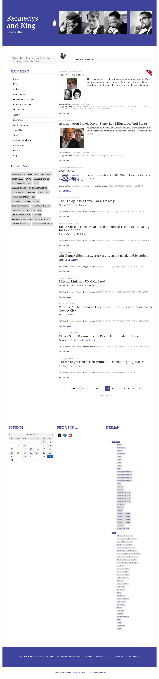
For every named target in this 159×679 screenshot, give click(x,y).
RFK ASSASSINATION (21, 215)
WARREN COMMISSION (22, 219)
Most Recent (19, 110)
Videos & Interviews (22, 104)
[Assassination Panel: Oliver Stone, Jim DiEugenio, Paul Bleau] (72, 137)
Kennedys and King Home (38, 58)
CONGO (145, 292)
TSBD (62, 109)
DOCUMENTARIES (102, 107)
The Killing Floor (71, 75)
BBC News (73, 260)
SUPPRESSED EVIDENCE (141, 107)
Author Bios (18, 145)
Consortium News (85, 285)
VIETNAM (37, 215)
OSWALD (31, 210)
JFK (47, 192)
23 (50, 453)
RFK (39, 210)
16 (124, 388)
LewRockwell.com (86, 340)
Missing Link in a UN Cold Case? (82, 281)
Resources (18, 120)
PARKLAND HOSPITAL (140, 241)
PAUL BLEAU (123, 156)
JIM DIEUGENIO (110, 156)
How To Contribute (22, 140)
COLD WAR (45, 174)
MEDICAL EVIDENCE (20, 206)
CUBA (28, 179)
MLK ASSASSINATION (41, 206)
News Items (76, 212)
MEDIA (36, 201)
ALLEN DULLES (18, 174)
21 (37, 453)
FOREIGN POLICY (19, 188)
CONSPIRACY (17, 179)
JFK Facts (78, 366)
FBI (29, 183)
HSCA (40, 192)
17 (129, 388)
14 (113, 388)
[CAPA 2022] (72, 178)
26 (25, 456)
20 (31, 453)
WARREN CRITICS (42, 219)
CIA (36, 174)
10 (92, 388)
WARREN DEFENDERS (21, 224)
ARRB (30, 174)
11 (97, 388)
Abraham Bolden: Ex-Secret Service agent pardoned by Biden (103, 255)
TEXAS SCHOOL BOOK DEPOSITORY (80, 109)
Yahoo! (71, 314)
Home (16, 79)
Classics (16, 115)
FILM (36, 183)
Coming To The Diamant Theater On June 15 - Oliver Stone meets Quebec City (105, 308)
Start (72, 388)
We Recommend (20, 125)
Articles (16, 89)
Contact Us (18, 135)
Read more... (65, 113)
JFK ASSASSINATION (20, 197)
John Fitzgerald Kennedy (82, 104)
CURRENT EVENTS (41, 179)
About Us (17, 130)
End (139, 388)
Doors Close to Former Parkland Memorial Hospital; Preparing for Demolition (104, 228)
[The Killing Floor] (72, 89)
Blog (15, 156)
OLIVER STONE (18, 210)
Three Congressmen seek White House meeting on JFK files (101, 362)
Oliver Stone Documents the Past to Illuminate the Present (101, 336)
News (15, 84)
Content (18, 61)
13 (31, 449)
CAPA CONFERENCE (134, 186)
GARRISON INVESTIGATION (23, 192)
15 (118, 388)
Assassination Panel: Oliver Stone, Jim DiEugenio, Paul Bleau (103, 123)
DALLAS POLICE (18, 183)
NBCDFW (81, 234)
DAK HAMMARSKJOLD (121, 292)
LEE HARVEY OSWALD (21, 201)
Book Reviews (19, 94)
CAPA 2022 (66, 171)
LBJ (33, 197)
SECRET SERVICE (137, 266)
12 (102, 388)
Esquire (82, 205)
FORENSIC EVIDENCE (38, 188)
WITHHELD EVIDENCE (42, 224)
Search (16, 150)
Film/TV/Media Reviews (24, 99)
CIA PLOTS (136, 292)
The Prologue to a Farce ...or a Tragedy (87, 201)
